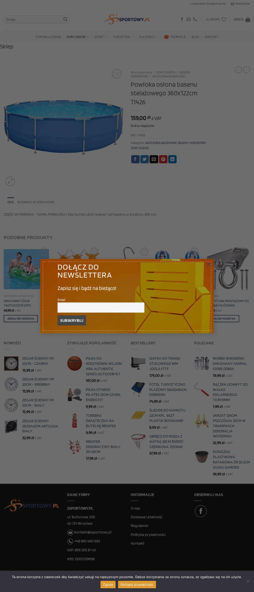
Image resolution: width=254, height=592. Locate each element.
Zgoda (108, 585)
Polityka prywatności (137, 585)
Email (61, 299)
